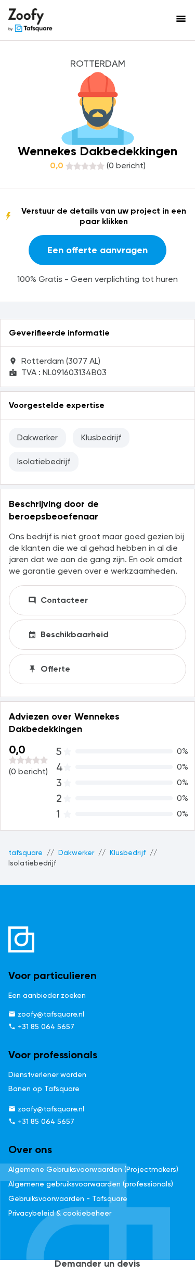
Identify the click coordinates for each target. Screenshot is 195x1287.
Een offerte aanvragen (97, 250)
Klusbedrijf (128, 852)
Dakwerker (76, 852)
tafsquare (25, 852)
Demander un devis (97, 1263)
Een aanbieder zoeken (47, 995)
